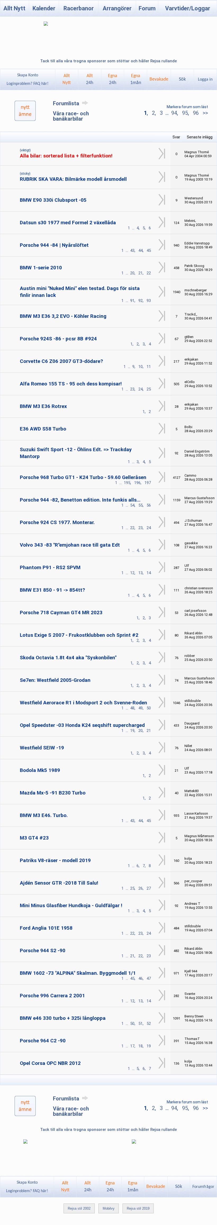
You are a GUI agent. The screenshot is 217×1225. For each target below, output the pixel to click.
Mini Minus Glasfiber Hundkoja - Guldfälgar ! (71, 905)
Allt (89, 79)
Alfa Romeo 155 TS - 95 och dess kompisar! (71, 384)
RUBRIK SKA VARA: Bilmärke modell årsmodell (73, 179)
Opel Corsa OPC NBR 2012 (50, 1063)
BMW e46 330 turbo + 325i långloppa (63, 1018)
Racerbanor (79, 8)
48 (132, 708)
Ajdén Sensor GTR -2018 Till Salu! (59, 883)
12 (132, 572)
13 (140, 572)
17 (132, 1046)
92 (140, 300)
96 (196, 113)
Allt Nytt (14, 8)
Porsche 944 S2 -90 (42, 950)
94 (174, 113)
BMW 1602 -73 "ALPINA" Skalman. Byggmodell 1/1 (78, 973)
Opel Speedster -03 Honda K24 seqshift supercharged (82, 725)
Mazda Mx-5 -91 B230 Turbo (52, 793)
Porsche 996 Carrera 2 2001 (52, 996)
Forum (147, 8)
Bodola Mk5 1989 (40, 770)
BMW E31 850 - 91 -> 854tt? (52, 590)
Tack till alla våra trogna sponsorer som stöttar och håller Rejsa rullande (108, 61)
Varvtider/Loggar (187, 8)
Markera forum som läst (187, 107)
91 (132, 300)
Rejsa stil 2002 (79, 1208)
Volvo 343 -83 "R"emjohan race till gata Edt (70, 545)
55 (140, 505)
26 (140, 888)
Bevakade (159, 79)
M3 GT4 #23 (34, 838)
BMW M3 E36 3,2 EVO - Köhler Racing (63, 316)
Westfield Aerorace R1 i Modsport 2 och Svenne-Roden (83, 703)
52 (149, 1023)
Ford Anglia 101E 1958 (46, 928)
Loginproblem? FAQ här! (27, 84)
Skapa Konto (27, 75)
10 (140, 366)
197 (147, 482)
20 (132, 273)
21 (140, 273)
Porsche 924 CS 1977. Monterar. (57, 522)
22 (149, 273)
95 (185, 113)
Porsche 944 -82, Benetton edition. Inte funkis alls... (80, 500)
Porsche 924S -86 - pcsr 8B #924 (58, 339)
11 (149, 366)
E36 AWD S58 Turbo (43, 429)
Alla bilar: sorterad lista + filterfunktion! (66, 156)
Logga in (205, 79)
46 (140, 978)
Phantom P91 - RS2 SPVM (50, 567)
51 (140, 1023)
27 (149, 888)
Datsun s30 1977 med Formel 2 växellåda (68, 222)
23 (132, 389)
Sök (182, 79)
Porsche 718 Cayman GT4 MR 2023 (61, 612)
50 (149, 708)
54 (132, 505)
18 (140, 1046)
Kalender (44, 8)
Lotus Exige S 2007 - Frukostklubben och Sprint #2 (79, 635)
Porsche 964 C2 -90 (43, 1041)
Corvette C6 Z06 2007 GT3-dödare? (61, 361)
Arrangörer (117, 8)
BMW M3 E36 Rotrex (43, 406)
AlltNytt (66, 79)
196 (137, 482)
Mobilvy (109, 1208)
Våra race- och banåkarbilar (71, 116)
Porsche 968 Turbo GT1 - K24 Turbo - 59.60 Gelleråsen (83, 477)
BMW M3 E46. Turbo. (44, 815)
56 (149, 505)
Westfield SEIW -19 (42, 748)
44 (140, 250)
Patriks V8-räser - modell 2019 (55, 860)
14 (149, 572)
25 (149, 389)
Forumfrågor (203, 1187)
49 (140, 708)
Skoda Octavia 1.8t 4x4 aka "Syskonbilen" (68, 658)
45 (149, 250)
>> (204, 113)
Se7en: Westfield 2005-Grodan (55, 680)
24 (140, 389)
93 (149, 300)
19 (132, 730)
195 (127, 482)
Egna (112, 79)
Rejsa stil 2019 (138, 1208)
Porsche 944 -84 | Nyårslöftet (54, 245)
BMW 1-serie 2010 (41, 268)
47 (149, 978)
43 (132, 250)
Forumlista (66, 103)
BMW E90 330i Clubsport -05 (53, 200)
